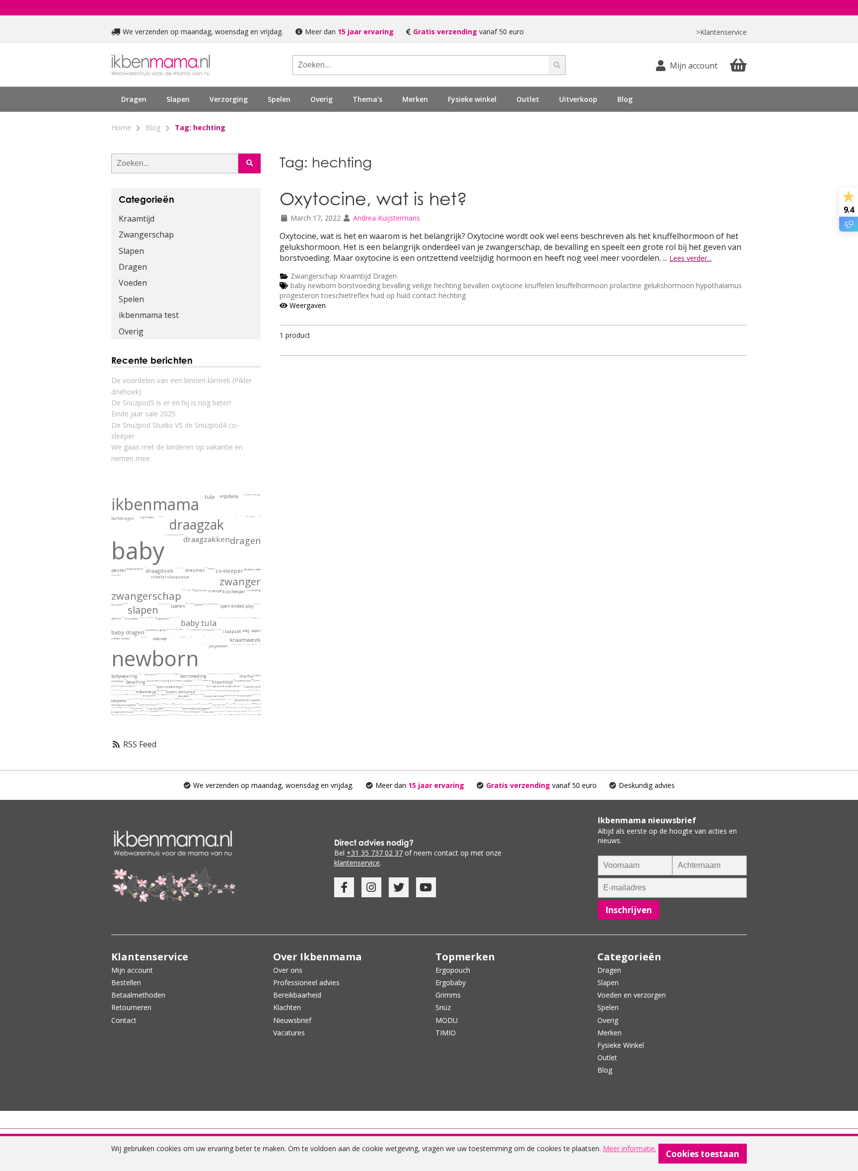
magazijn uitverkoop (252, 714)
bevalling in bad (165, 710)
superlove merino (238, 703)
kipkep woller (141, 673)
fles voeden (116, 714)
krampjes (166, 673)
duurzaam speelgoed (253, 710)
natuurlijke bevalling (247, 710)
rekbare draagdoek (123, 705)
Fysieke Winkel (620, 1045)
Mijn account (132, 970)
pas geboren (173, 694)
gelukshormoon (670, 285)
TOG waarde (144, 637)
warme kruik (133, 710)
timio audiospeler (230, 714)
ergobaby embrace (203, 685)
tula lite (170, 710)
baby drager (207, 699)
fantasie (256, 604)
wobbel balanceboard (148, 704)
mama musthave (164, 703)
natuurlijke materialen (237, 644)
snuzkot (259, 703)
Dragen (385, 276)
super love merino (203, 694)
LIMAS (197, 636)
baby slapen (245, 695)
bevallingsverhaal (204, 703)
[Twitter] (399, 887)
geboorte (184, 589)
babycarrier (241, 685)
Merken (609, 1032)
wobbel (198, 604)
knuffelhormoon (583, 285)
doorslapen (212, 690)
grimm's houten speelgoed (123, 686)
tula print (187, 629)
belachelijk (179, 617)
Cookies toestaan (702, 1154)
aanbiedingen (183, 714)
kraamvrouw (242, 681)
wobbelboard (208, 604)
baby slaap (249, 708)
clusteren (123, 707)
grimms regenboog (257, 710)
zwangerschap (146, 596)
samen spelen (193, 686)
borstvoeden (137, 708)
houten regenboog (213, 707)
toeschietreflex (346, 295)
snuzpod (116, 604)
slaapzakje (159, 638)
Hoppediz (203, 636)
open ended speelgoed (196, 708)
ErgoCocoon (200, 590)
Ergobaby (450, 982)
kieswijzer (172, 636)
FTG (223, 617)
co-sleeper (229, 570)
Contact (124, 1020)
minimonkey (177, 617)
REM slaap (211, 703)
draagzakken (206, 539)
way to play (198, 690)
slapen (143, 610)
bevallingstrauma (145, 714)
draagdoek (159, 570)
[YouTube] (426, 887)
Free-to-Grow (219, 617)
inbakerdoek (116, 575)
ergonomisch (135, 569)
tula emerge (120, 694)
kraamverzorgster (181, 680)
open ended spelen (223, 711)
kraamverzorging (158, 680)
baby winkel (194, 715)
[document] (429, 1154)
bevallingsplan (176, 704)
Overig (131, 331)
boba (166, 534)
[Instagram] (371, 887)
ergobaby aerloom (172, 710)
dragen (245, 540)
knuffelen (540, 285)
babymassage (197, 694)
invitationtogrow (205, 690)
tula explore (132, 618)
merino (129, 699)
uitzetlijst (211, 568)
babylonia (175, 535)
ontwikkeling (185, 685)
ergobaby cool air (243, 617)
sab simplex (200, 694)
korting (188, 714)
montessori (157, 715)
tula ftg (236, 691)
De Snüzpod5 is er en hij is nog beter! (171, 402)
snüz (189, 590)
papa (257, 675)
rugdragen (147, 517)
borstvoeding (359, 285)
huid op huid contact (404, 295)
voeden (160, 604)
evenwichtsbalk (224, 714)
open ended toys (169, 687)
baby (298, 285)
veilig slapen (251, 630)
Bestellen (126, 982)
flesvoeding (252, 690)
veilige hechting (437, 285)
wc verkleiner (242, 714)
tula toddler (179, 629)
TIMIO (164, 695)
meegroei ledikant (256, 703)
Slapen (131, 250)
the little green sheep (131, 690)
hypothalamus (719, 285)
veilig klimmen (246, 714)
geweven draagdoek (247, 700)
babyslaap (113, 707)
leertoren (208, 714)
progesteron (300, 295)
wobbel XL (259, 710)
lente (259, 618)
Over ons (287, 970)
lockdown (196, 703)
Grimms (448, 995)
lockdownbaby (199, 703)
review (171, 617)
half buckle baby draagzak (137, 703)
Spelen (131, 299)
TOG (135, 636)
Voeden (133, 282)
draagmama (230, 686)
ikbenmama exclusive (124, 694)
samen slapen (120, 638)
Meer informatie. (629, 1148)
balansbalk (222, 714)
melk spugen (203, 710)
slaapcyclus (208, 703)
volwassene (122, 617)
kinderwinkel (255, 714)
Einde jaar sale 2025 (143, 413)
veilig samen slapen (225, 674)
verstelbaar (182, 567)
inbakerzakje (252, 569)
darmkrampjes (162, 673)
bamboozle (191, 603)
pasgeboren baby (122, 711)
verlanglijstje (168, 694)
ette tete (209, 712)
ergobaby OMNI (221, 707)
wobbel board (178, 707)
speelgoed (161, 691)
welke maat (144, 567)
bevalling (396, 285)
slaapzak (231, 631)
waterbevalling (167, 710)
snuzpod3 (124, 604)
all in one (189, 603)
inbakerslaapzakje (170, 576)
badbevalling (164, 710)
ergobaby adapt (139, 694)
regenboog (230, 703)
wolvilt (142, 710)
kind (260, 604)
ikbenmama (155, 504)
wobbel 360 (260, 710)
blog (190, 695)
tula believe (125, 694)
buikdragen (123, 518)
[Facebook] (344, 887)
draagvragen (139, 710)
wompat (181, 534)
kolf (172, 673)
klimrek (150, 715)
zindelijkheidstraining (237, 714)
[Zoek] (557, 65)
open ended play (237, 606)
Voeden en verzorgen (631, 995)
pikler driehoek (165, 715)
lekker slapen (171, 703)
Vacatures (289, 1032)
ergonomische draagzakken (202, 629)
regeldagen (128, 707)
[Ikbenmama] (161, 64)
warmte (258, 694)
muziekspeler (225, 714)
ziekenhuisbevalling (190, 703)
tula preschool (169, 710)
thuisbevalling (183, 703)
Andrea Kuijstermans (386, 218)
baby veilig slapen (134, 710)
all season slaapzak (251, 703)
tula (209, 496)
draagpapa (214, 686)
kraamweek (245, 639)
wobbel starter (111, 714)
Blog (625, 99)
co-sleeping (253, 590)
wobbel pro (166, 707)
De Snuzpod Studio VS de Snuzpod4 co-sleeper (175, 430)
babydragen (252, 687)
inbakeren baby (143, 699)
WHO (218, 673)
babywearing (124, 676)
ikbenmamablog (254, 703)
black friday (168, 704)
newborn (323, 285)
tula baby (170, 629)
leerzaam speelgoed (228, 714)
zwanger (240, 581)
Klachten (287, 1007)
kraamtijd (222, 682)
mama (246, 676)
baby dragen (127, 632)
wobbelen (216, 604)
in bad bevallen (168, 710)
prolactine (627, 285)
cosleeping (216, 591)
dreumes (195, 570)
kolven (208, 674)
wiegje (152, 692)
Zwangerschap (314, 276)
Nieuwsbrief (292, 1020)
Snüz (443, 1007)
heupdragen (161, 516)
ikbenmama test (149, 315)
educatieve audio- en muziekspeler (231, 714)
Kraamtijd (355, 276)
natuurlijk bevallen (177, 694)
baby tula (198, 622)
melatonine (209, 703)
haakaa (168, 673)
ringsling (177, 567)
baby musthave (130, 694)
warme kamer (260, 694)
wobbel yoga (160, 703)
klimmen (170, 714)
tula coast (237, 618)
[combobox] (420, 65)
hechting (452, 295)
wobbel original (172, 707)
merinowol (169, 699)
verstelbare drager (252, 494)
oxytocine (508, 285)
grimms (116, 619)
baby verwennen (160, 710)
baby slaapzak (230, 695)
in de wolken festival (153, 617)
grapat (153, 685)
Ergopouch (162, 619)
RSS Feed (138, 744)
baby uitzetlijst (227, 703)
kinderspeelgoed (201, 714)
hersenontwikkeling (226, 703)
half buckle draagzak (136, 703)
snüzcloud (258, 690)
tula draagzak (218, 629)
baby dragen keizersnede (178, 711)
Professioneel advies (306, 982)
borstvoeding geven (192, 711)
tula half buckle (114, 694)
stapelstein (216, 711)
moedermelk (151, 699)
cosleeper (235, 591)
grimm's (257, 680)
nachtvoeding (116, 690)
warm (251, 617)
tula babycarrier (182, 637)
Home (121, 127)
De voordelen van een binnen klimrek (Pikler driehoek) (181, 386)
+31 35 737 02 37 (375, 853)
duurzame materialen (251, 644)
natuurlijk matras (123, 690)
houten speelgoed (180, 692)
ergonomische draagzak (224, 691)
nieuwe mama (238, 673)
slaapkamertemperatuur (234, 703)
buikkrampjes (158, 673)
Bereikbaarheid (297, 995)
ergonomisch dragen (217, 700)
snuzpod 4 (149, 695)
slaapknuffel (234, 673)
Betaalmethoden (138, 995)
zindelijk (233, 714)
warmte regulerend (246, 703)
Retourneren (131, 1007)
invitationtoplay (147, 685)
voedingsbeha (157, 699)
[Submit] (249, 163)
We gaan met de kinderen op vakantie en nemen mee (177, 452)
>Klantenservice (721, 32)
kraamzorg (207, 680)
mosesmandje (123, 714)
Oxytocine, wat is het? (373, 198)
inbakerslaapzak (237, 707)
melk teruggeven (202, 710)
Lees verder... (690, 258)
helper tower (213, 714)
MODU (137, 685)
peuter (118, 570)
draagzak (196, 525)
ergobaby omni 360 (144, 618)
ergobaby (229, 496)
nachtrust (117, 681)
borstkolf (176, 674)
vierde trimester (197, 680)
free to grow (250, 517)
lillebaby (175, 617)
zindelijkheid (235, 714)
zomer (255, 618)
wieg (116, 707)
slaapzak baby (214, 696)
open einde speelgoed (237, 711)
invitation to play (147, 710)
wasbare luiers (166, 604)
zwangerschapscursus (132, 714)
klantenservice (357, 862)
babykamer (119, 701)
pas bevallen (155, 708)
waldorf (154, 711)
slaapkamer (255, 695)
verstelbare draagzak (229, 617)
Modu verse (141, 685)
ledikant (141, 692)
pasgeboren (218, 646)
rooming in (214, 674)
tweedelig (188, 603)
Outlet (527, 99)
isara (169, 535)
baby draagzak (229, 699)
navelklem (135, 694)
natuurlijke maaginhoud (244, 690)
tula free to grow (155, 630)
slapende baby (218, 704)
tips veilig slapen (135, 710)
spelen (177, 606)
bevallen (477, 285)
